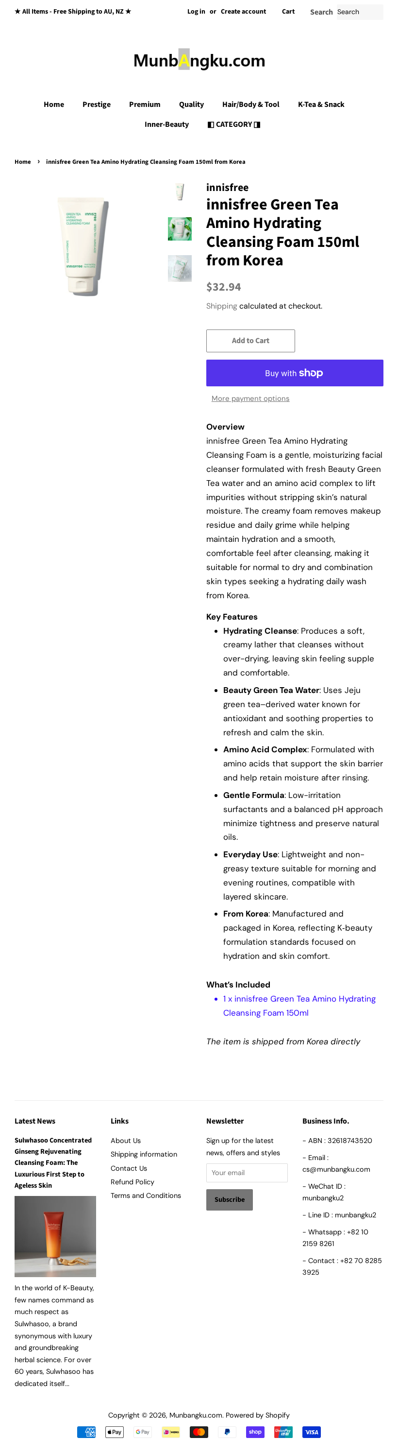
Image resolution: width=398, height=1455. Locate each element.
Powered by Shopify (258, 1415)
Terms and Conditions (146, 1195)
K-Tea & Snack (321, 104)
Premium (145, 104)
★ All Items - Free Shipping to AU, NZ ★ (73, 12)
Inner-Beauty (167, 124)
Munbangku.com (195, 1415)
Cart (288, 12)
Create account (243, 12)
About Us (126, 1140)
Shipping (221, 306)
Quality (191, 104)
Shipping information (144, 1154)
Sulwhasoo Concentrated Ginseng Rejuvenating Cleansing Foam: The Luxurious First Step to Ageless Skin (53, 1163)
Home (54, 104)
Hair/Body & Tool (251, 104)
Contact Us (129, 1168)
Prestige (97, 104)
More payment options (251, 398)
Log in (196, 12)
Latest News (35, 1121)
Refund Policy (132, 1182)
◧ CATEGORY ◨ (234, 124)
